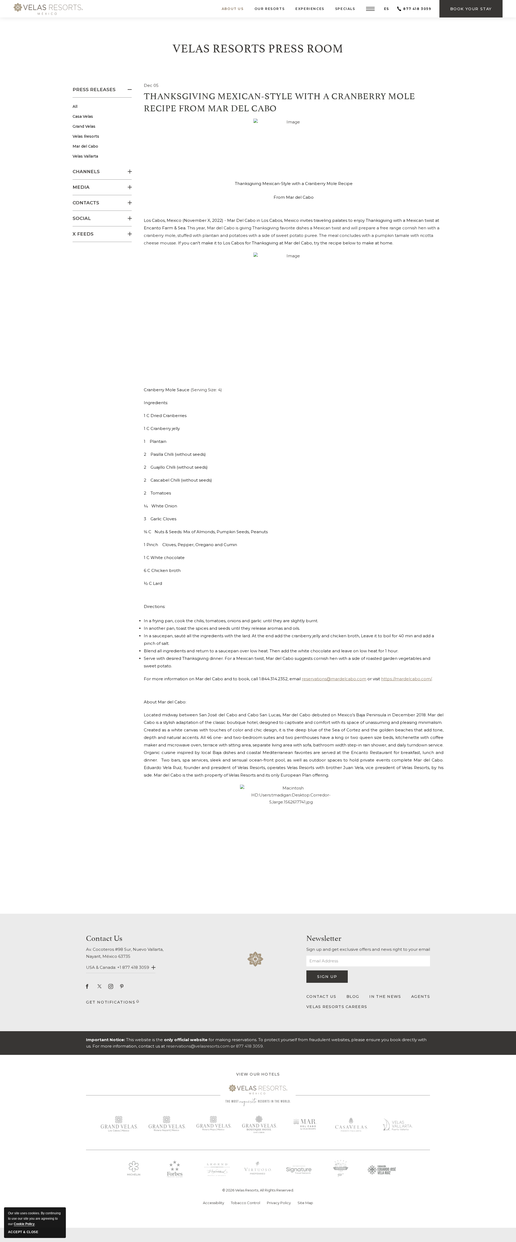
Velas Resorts (86, 136)
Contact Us (321, 996)
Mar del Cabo (85, 146)
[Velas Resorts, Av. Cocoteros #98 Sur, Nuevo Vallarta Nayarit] (48, 9)
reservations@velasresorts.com (198, 1046)
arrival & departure (252, 1226)
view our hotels (258, 1074)
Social (82, 218)
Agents (420, 996)
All (75, 106)
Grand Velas (84, 126)
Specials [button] (345, 9)
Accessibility (213, 1203)
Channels (86, 171)
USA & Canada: (117, 967)
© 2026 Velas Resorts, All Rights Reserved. (258, 1190)
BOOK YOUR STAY (86, 1232)
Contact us (104, 937)
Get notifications (110, 1002)
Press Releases (94, 89)
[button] (370, 9)
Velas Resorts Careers (336, 1006)
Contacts (86, 202)
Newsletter (323, 937)
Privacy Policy (279, 1203)
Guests (318, 1227)
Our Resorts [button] (270, 9)
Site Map (305, 1203)
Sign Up (331, 978)
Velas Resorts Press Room (258, 47)
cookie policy (24, 1224)
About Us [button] (233, 9)
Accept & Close (23, 1232)
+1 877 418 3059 (133, 967)
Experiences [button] (309, 9)
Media (81, 187)
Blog (352, 996)
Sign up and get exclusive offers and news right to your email (368, 949)
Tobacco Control (245, 1203)
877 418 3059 (417, 9)
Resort (157, 1226)
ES (386, 9)
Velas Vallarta (85, 156)
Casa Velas (83, 116)
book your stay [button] (471, 11)
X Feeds (83, 234)
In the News (385, 996)
